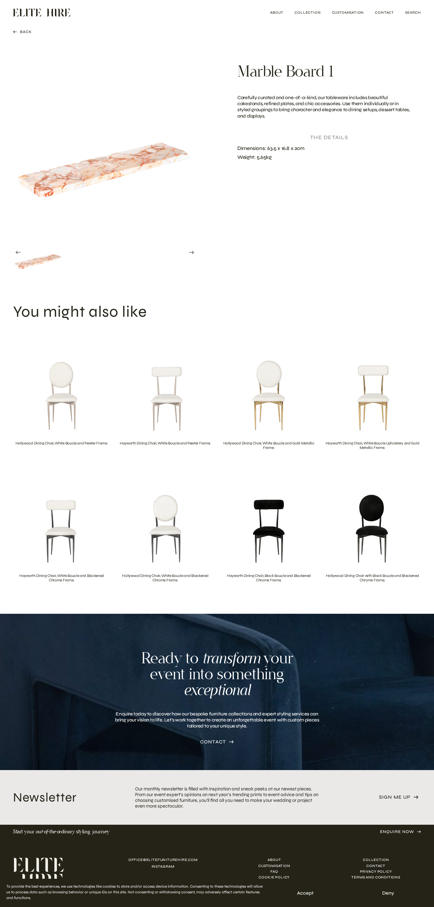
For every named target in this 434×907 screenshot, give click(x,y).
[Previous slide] (18, 252)
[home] (55, 873)
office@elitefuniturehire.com (163, 860)
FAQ (274, 872)
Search (413, 12)
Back (26, 32)
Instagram (163, 866)
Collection (308, 12)
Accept (305, 893)
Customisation (348, 12)
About (276, 12)
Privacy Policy (376, 872)
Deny (388, 893)
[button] (38, 251)
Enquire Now (397, 832)
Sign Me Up (394, 797)
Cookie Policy (274, 877)
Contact (384, 12)
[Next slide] (191, 252)
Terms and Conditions (375, 877)
